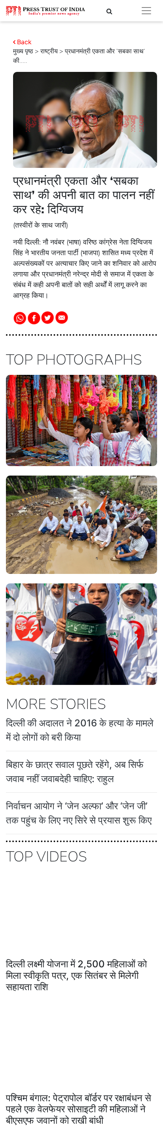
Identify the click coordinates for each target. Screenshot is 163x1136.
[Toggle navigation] (146, 10)
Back (24, 42)
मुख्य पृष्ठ (23, 51)
